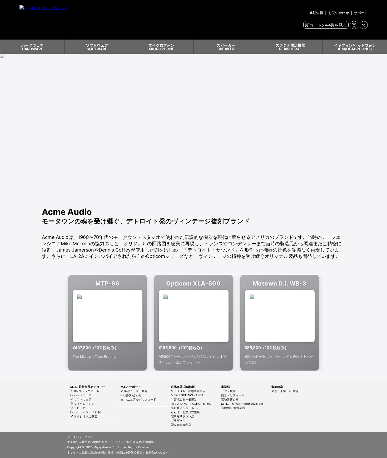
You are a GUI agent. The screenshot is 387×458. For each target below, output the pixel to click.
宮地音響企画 (230, 399)
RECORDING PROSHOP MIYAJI (191, 404)
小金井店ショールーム (185, 408)
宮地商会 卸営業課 (233, 408)
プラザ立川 (178, 420)
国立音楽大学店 (181, 425)
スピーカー (80, 408)
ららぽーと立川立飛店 (185, 412)
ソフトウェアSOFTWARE (97, 47)
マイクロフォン (83, 404)
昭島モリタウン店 (182, 416)
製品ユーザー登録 (135, 391)
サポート (360, 13)
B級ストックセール (86, 391)
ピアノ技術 (228, 391)
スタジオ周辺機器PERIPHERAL (290, 47)
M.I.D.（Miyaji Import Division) (242, 404)
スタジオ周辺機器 (85, 416)
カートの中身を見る (328, 25)
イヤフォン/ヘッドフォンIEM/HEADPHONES (355, 47)
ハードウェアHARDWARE (32, 47)
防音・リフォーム (232, 395)
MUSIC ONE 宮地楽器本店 (188, 391)
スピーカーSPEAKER (226, 47)
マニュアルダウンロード (139, 399)
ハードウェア (82, 395)
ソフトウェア (82, 399)
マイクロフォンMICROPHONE (161, 47)
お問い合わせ (338, 13)
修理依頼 (316, 13)
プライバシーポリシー (81, 437)
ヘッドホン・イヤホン (88, 412)
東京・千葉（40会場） (286, 391)
